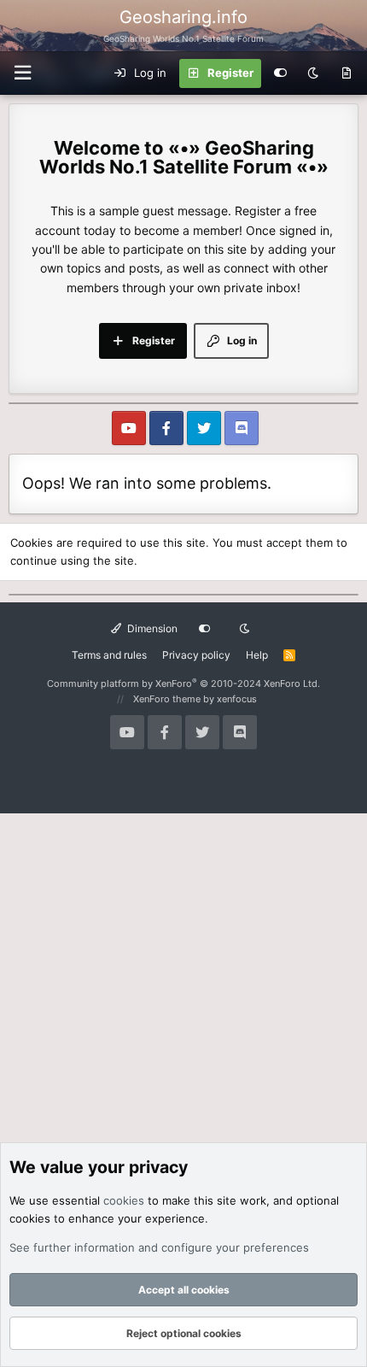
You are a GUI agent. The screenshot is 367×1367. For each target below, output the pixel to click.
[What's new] (346, 73)
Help (257, 654)
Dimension (151, 628)
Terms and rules (109, 654)
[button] (22, 73)
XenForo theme (167, 699)
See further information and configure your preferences (159, 1247)
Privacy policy (196, 654)
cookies (123, 1200)
